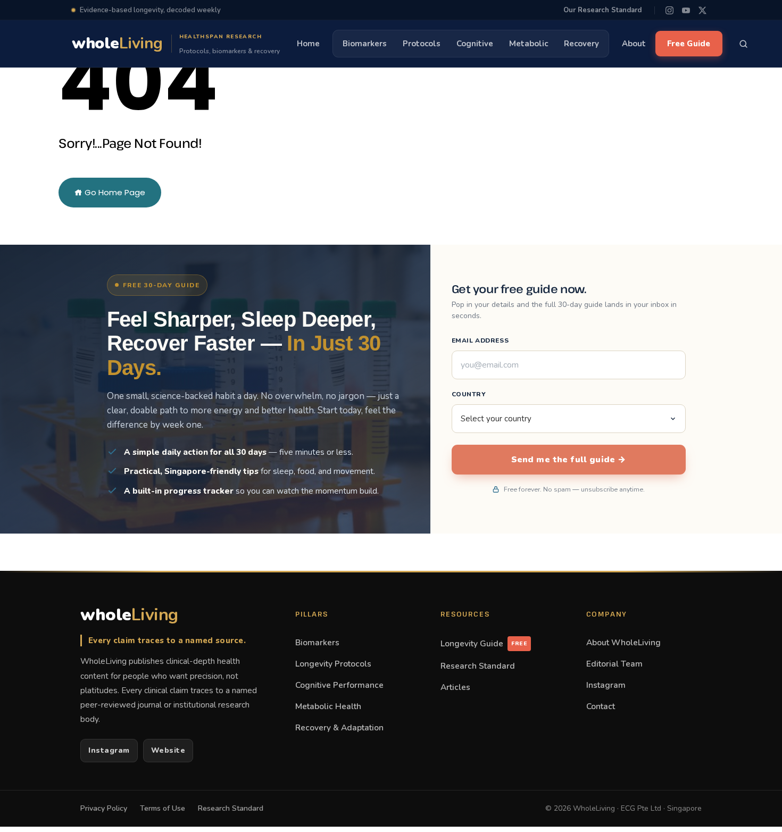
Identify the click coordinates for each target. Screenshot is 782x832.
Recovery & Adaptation (339, 727)
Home (308, 43)
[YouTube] (686, 10)
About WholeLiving (623, 642)
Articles (455, 687)
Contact (600, 706)
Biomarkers (365, 43)
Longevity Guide (483, 643)
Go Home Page (113, 192)
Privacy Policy (103, 808)
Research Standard (477, 665)
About (634, 43)
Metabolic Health (328, 706)
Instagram (109, 750)
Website (168, 750)
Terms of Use (162, 808)
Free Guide (689, 43)
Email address (480, 340)
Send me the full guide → (568, 459)
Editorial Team (614, 663)
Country (469, 394)
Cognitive (474, 43)
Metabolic (528, 43)
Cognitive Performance (339, 684)
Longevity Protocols (333, 663)
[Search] (743, 43)
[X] (702, 10)
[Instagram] (669, 10)
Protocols (421, 43)
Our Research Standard (602, 10)
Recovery (581, 43)
